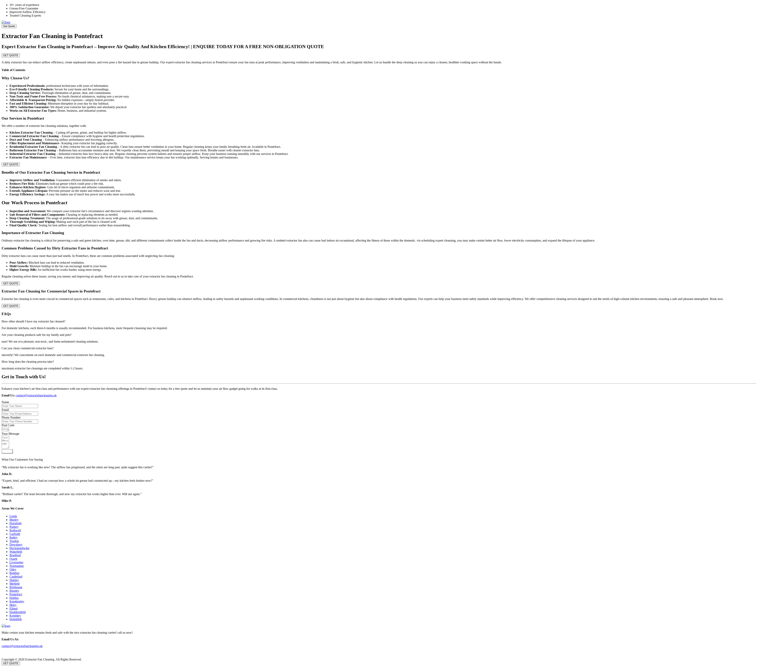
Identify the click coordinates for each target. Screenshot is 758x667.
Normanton (16, 566)
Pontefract (15, 594)
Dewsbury (16, 544)
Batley (13, 537)
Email (5, 409)
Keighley (15, 615)
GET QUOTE (10, 55)
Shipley (14, 580)
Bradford (15, 555)
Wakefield (15, 551)
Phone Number (11, 417)
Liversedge (16, 562)
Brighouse (15, 587)
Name (5, 402)
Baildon (14, 573)
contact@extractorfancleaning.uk (36, 395)
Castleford (15, 576)
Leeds (13, 516)
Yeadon (14, 541)
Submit (7, 451)
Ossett (13, 558)
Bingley (14, 590)
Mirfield (14, 583)
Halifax (14, 598)
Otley (12, 569)
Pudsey (14, 526)
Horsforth (15, 523)
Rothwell (15, 530)
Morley (14, 519)
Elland (13, 608)
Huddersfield (17, 612)
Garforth (14, 534)
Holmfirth (15, 619)
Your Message (10, 433)
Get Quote (9, 26)
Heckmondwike (19, 548)
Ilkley (13, 605)
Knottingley (16, 601)
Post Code (8, 425)
